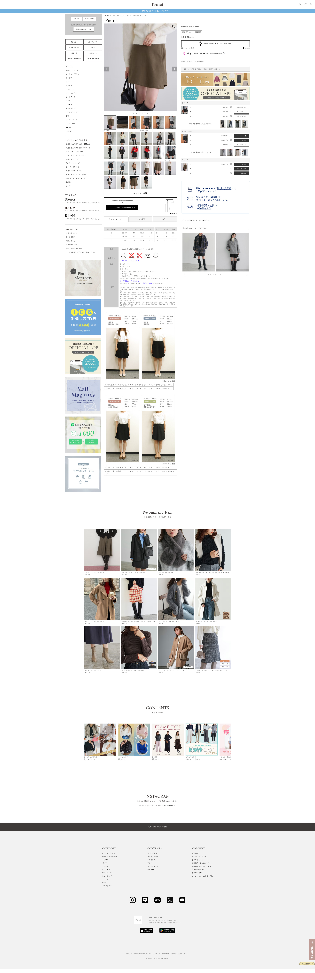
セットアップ (70, 97)
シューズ (69, 104)
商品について (147, 283)
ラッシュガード (71, 120)
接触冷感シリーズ (72, 159)
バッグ (68, 101)
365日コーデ (93, 53)
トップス (69, 78)
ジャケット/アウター (73, 74)
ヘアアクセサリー (72, 112)
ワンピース (70, 89)
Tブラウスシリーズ (73, 163)
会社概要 (195, 853)
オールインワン (71, 93)
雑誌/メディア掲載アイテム (76, 178)
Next (174, 69)
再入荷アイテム (74, 47)
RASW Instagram (93, 58)
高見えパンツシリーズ (74, 171)
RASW (68, 127)
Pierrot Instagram (74, 58)
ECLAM (69, 131)
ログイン (76, 18)
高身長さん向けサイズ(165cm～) (78, 148)
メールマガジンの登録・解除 (202, 876)
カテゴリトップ (117, 15)
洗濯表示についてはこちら (129, 260)
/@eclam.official (169, 805)
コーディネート (153, 866)
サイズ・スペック (116, 219)
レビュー (164, 219)
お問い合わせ (70, 241)
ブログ (149, 863)
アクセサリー (70, 108)
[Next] (229, 739)
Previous (106, 69)
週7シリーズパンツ (73, 167)
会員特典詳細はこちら (84, 29)
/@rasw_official (157, 805)
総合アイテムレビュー (74, 248)
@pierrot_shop (145, 805)
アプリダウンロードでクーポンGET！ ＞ (157, 11)
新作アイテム (92, 42)
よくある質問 (70, 237)
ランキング (74, 42)
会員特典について (72, 245)
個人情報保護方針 (198, 869)
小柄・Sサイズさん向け (74, 152)
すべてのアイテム (72, 70)
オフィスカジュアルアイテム (76, 174)
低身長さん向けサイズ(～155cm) (78, 144)
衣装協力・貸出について (201, 863)
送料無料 (69, 182)
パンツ (68, 82)
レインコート (70, 123)
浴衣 (67, 116)
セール (93, 47)
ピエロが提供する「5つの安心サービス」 (81, 252)
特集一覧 (74, 53)
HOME (107, 15)
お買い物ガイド (71, 233)
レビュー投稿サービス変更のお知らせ (196, 220)
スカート (69, 85)
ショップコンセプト (199, 856)
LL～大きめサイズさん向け (75, 155)
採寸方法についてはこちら (129, 281)
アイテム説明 (140, 219)
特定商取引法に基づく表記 (201, 866)
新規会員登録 (89, 18)
